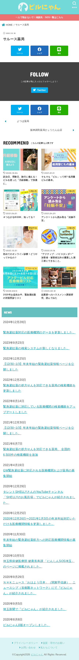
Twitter (41, 90)
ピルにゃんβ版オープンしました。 (26, 625)
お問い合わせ (28, 647)
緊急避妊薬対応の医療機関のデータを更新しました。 (39, 332)
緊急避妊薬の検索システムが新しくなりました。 (36, 348)
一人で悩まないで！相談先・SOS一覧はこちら (39, 17)
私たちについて (49, 647)
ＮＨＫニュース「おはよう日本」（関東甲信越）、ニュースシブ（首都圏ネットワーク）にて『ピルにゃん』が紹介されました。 (39, 588)
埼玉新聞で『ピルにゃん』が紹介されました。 (35, 609)
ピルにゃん (37, 654)
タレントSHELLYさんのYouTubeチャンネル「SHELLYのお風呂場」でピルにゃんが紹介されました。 (39, 497)
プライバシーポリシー (26, 643)
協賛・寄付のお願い (54, 643)
